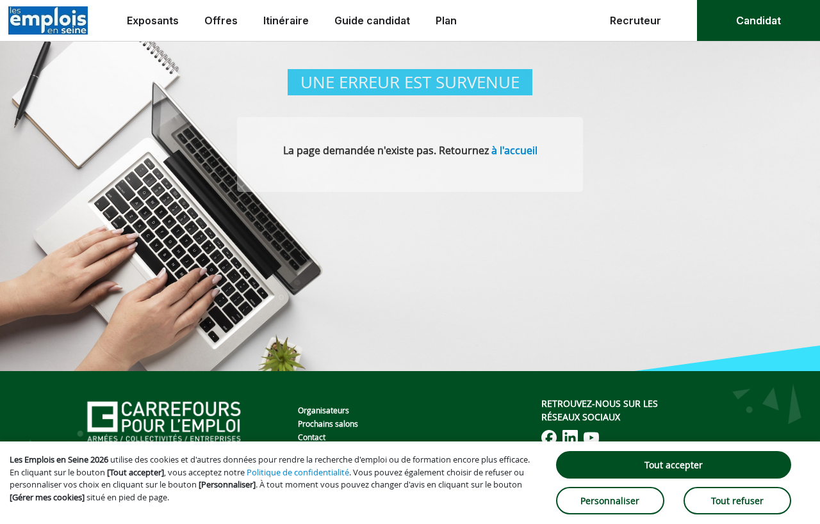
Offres (221, 20)
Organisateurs (323, 410)
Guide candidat (372, 20)
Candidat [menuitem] (758, 20)
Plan (446, 20)
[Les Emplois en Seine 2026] (48, 20)
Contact (311, 437)
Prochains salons (328, 423)
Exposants (153, 20)
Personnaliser (609, 501)
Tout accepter (673, 465)
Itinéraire (286, 20)
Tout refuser (737, 501)
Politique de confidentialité (298, 472)
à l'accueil (514, 150)
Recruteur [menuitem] (635, 20)
